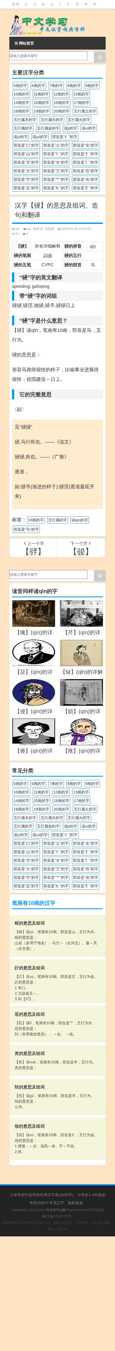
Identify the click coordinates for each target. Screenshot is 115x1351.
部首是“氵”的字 (85, 162)
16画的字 (61, 102)
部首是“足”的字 (26, 188)
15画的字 (41, 102)
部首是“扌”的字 (85, 154)
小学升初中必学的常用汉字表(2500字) (42, 1195)
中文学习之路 (94, 1210)
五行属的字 (23, 128)
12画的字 (61, 94)
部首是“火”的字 (26, 171)
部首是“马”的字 (26, 529)
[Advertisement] (57, 1293)
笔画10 (38, 229)
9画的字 (92, 85)
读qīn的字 (79, 520)
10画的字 (21, 94)
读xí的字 (89, 128)
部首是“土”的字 (55, 145)
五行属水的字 (52, 120)
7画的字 (56, 85)
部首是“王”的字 (55, 171)
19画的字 (41, 111)
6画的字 (38, 85)
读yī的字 (21, 137)
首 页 (15, 4)
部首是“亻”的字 (64, 137)
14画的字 (21, 102)
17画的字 (81, 102)
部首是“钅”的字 (55, 188)
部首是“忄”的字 (55, 154)
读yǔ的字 (40, 137)
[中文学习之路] (57, 22)
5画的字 (20, 85)
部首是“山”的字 (26, 154)
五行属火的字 (79, 120)
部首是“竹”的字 (26, 179)
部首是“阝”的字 (85, 188)
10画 (47, 255)
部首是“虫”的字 (85, 179)
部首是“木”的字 (55, 162)
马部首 (49, 229)
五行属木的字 (25, 120)
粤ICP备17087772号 (57, 1216)
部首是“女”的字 (85, 145)
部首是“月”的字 (26, 162)
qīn (18, 229)
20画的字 (61, 111)
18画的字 (21, 111)
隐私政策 (75, 1203)
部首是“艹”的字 (55, 179)
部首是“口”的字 (26, 145)
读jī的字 (70, 128)
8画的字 (74, 85)
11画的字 (41, 94)
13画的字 (81, 94)
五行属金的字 (48, 128)
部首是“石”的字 (85, 171)
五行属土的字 (85, 111)
